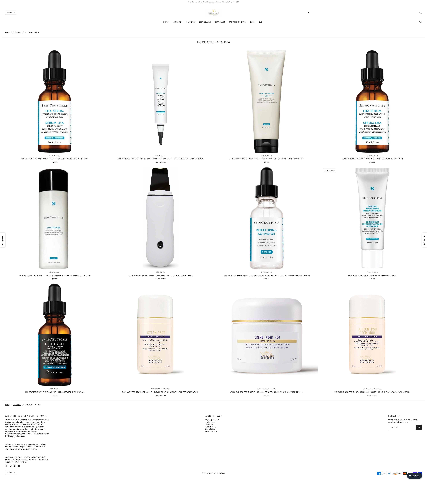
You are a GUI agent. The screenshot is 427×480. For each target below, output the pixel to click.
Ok (418, 427)
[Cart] (420, 22)
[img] (421, 13)
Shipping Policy (210, 427)
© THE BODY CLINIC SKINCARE (213, 473)
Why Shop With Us (212, 420)
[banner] (213, 12)
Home (7, 32)
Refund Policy (210, 429)
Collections (17, 32)
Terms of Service (211, 431)
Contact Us (209, 424)
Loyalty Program (211, 422)
